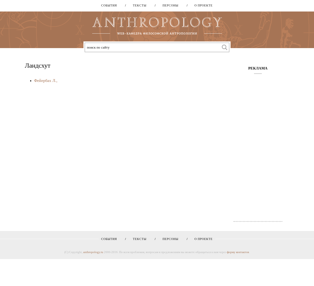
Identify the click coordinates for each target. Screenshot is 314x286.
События (109, 5)
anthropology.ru (93, 252)
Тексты (138, 5)
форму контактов (238, 252)
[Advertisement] (258, 145)
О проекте (201, 5)
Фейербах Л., (45, 80)
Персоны (169, 5)
